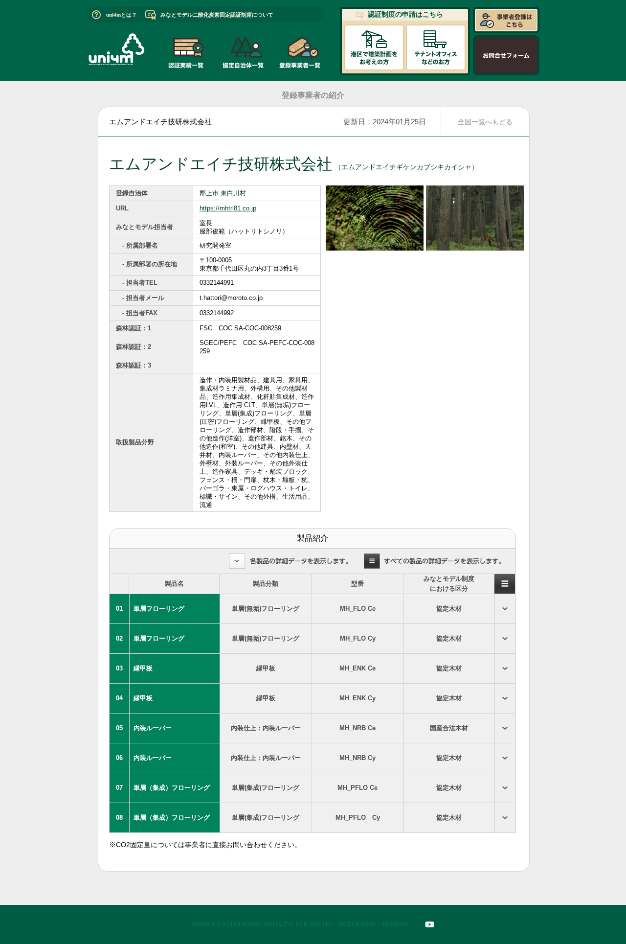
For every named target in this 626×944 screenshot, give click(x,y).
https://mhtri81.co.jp (228, 208)
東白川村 (233, 193)
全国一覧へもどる (485, 122)
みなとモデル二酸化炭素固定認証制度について (216, 15)
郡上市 (210, 193)
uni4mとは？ (121, 15)
